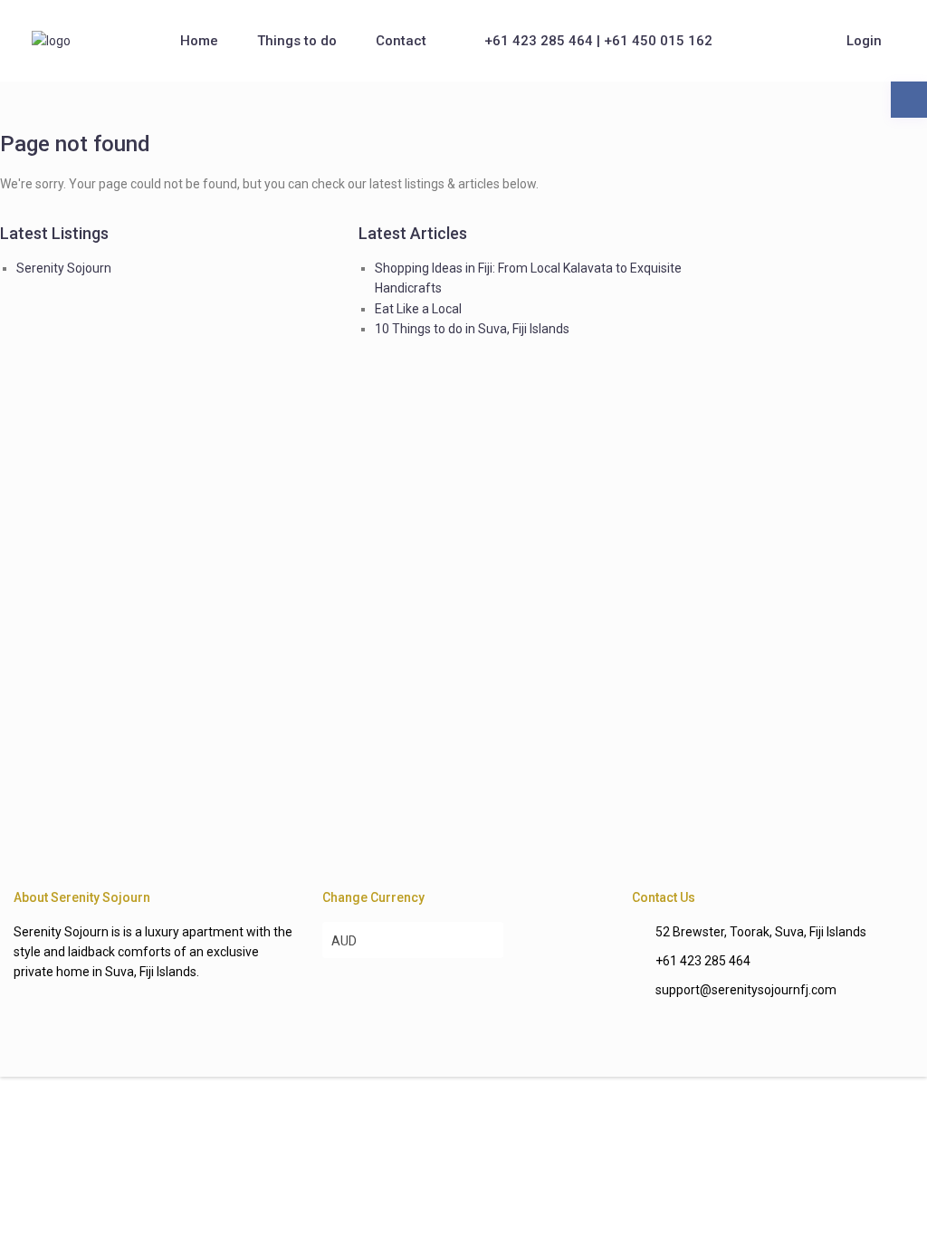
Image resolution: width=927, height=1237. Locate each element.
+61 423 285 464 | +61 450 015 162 (598, 41)
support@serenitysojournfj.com (745, 990)
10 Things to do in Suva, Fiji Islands (472, 328)
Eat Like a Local (418, 309)
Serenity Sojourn (63, 268)
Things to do (297, 41)
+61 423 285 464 (702, 961)
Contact (401, 41)
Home (199, 41)
